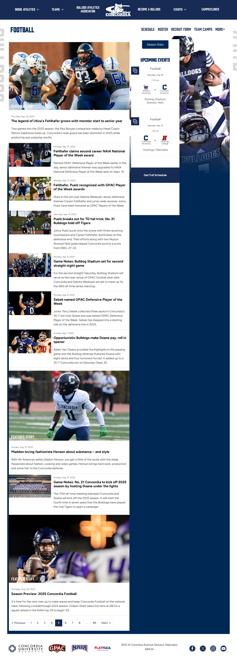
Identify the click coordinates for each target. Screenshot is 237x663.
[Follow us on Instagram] (213, 648)
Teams (56, 9)
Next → (106, 623)
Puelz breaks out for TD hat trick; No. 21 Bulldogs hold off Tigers (84, 221)
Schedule (148, 29)
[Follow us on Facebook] (192, 648)
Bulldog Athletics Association (88, 9)
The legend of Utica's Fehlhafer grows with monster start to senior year (66, 121)
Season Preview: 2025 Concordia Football (44, 594)
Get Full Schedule (155, 175)
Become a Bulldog (149, 9)
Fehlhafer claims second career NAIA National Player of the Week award (89, 153)
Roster (163, 29)
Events (178, 9)
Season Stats (155, 44)
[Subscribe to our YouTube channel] (223, 648)
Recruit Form (181, 29)
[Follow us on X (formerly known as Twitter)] (203, 648)
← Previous (18, 623)
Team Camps (203, 29)
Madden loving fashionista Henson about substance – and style (60, 452)
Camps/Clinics (210, 9)
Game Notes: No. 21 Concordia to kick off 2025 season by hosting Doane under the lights (90, 484)
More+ (220, 29)
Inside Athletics (25, 9)
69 (94, 623)
